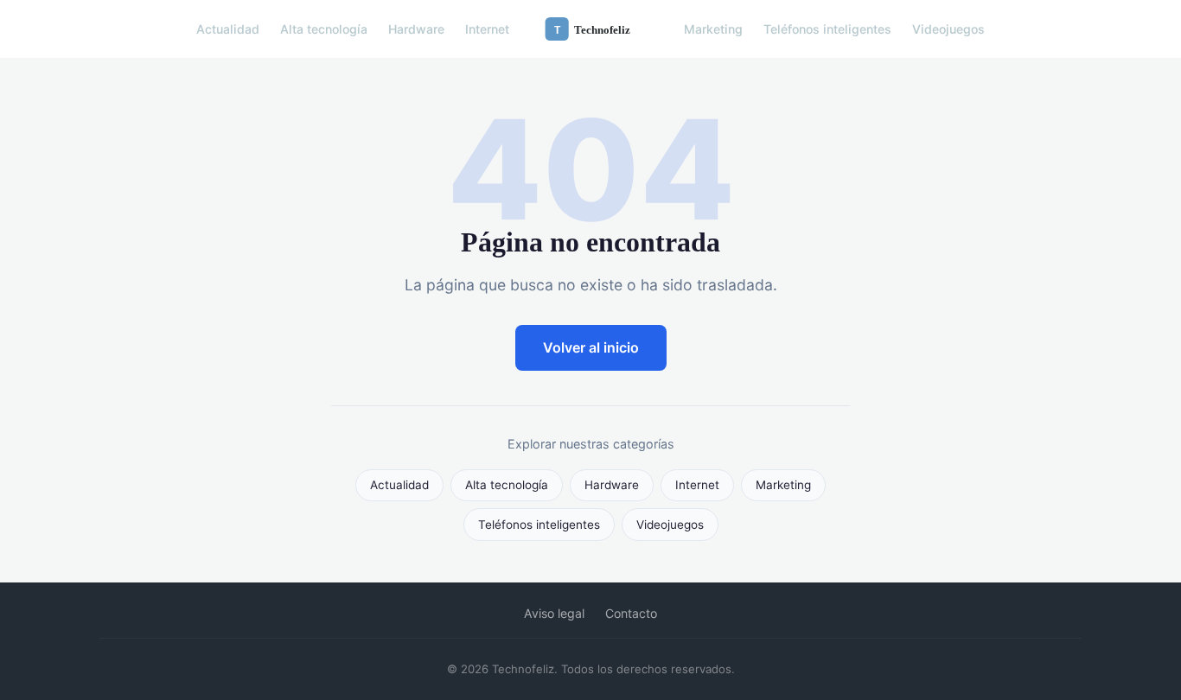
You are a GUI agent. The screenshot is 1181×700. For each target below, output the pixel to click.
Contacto (631, 613)
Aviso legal (554, 613)
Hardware (416, 29)
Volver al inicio (591, 347)
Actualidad (227, 29)
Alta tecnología (323, 29)
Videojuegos (948, 29)
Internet (487, 29)
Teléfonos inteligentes (827, 29)
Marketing (713, 29)
